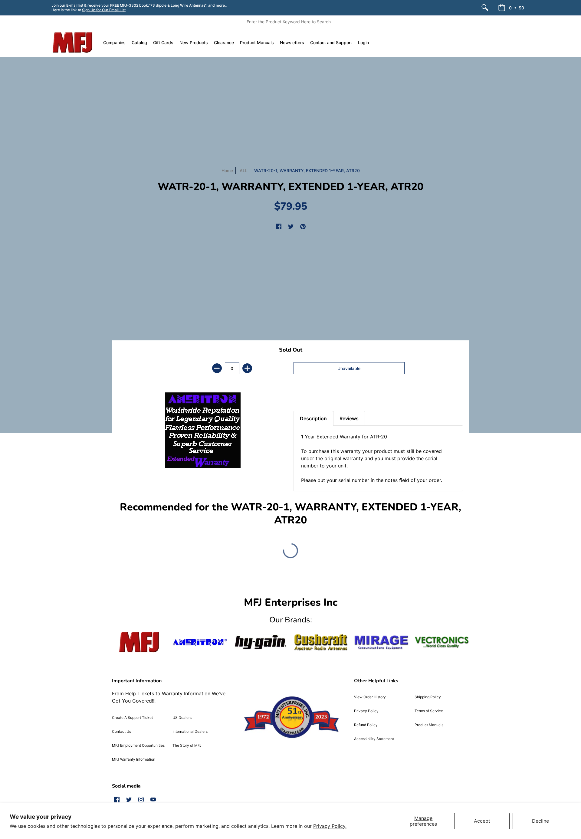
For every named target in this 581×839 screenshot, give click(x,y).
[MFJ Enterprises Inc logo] (72, 42)
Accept (482, 821)
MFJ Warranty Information (133, 759)
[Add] (247, 368)
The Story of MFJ (187, 745)
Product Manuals (429, 725)
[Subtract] (217, 368)
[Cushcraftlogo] (321, 642)
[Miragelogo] (381, 642)
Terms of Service (429, 711)
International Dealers (190, 731)
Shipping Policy (428, 697)
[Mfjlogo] (139, 642)
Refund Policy (366, 725)
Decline (540, 821)
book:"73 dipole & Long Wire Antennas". (173, 5)
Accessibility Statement (374, 738)
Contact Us (121, 731)
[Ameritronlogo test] (199, 642)
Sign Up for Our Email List (104, 10)
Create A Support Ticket (132, 717)
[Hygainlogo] (260, 642)
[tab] (304, 395)
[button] (511, 7)
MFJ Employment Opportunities (138, 745)
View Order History (370, 697)
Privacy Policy (366, 711)
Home (227, 170)
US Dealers (182, 717)
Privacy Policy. (329, 826)
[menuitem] (485, 7)
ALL (244, 170)
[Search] (485, 7)
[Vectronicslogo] (442, 642)
